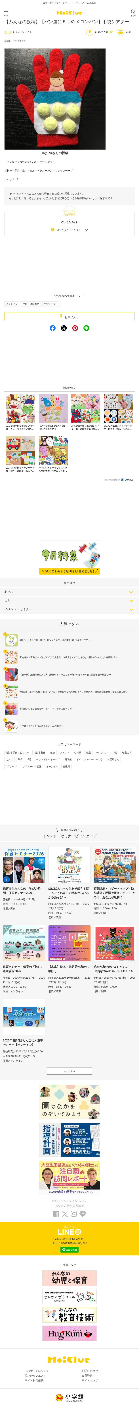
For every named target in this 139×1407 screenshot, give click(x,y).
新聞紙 (68, 759)
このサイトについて (37, 1370)
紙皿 (88, 752)
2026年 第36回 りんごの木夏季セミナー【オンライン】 (23, 1042)
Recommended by (112, 480)
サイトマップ (90, 1380)
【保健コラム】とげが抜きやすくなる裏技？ (41, 726)
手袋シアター (51, 304)
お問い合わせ (90, 1370)
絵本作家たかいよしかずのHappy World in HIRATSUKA (113, 969)
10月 (20, 759)
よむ (7, 600)
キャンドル (52, 766)
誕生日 (66, 766)
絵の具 (77, 752)
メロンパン (12, 304)
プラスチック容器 (32, 766)
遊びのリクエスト (35, 1375)
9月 (29, 759)
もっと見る (69, 1071)
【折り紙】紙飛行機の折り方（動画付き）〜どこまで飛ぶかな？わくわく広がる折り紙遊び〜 (65, 674)
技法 (52, 752)
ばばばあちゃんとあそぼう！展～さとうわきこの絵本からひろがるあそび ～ (68, 893)
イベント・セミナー (18, 609)
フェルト (64, 752)
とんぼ (9, 759)
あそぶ (9, 592)
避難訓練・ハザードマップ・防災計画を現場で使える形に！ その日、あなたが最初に (114, 893)
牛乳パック (12, 766)
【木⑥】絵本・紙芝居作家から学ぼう (68, 969)
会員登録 (87, 1375)
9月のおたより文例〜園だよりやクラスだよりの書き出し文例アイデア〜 (55, 640)
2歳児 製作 (39, 752)
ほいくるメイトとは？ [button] (68, 229)
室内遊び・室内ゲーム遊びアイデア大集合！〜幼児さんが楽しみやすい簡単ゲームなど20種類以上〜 (69, 657)
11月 (114, 752)
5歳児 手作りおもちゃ (17, 752)
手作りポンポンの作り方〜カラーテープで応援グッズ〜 (47, 709)
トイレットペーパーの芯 (89, 759)
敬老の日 (127, 752)
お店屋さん (113, 759)
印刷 (128, 31)
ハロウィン (102, 752)
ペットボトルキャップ (48, 759)
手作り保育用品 (31, 304)
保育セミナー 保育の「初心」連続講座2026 (23, 969)
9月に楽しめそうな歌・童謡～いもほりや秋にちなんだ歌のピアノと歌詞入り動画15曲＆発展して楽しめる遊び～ (75, 692)
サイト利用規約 (34, 1380)
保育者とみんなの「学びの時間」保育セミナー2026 (22, 890)
